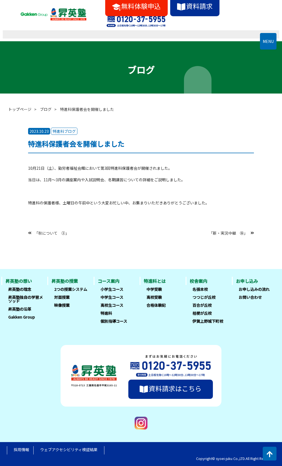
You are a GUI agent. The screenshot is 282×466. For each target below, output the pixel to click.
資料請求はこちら (175, 388)
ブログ (45, 109)
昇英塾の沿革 (19, 309)
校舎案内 (198, 281)
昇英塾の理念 (19, 289)
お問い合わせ (250, 297)
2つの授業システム (70, 289)
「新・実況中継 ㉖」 (228, 232)
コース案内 (109, 281)
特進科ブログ (64, 131)
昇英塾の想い (19, 281)
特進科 (106, 313)
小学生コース (112, 289)
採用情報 (21, 449)
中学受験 (154, 289)
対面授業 (62, 297)
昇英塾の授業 (64, 281)
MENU (268, 41)
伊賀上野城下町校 (207, 321)
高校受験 (154, 297)
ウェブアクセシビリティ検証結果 (68, 449)
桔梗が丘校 (202, 313)
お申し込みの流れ (254, 289)
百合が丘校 (202, 305)
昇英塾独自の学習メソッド (25, 299)
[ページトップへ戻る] (269, 453)
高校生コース (112, 305)
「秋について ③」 (51, 232)
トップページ (19, 109)
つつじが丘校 (204, 297)
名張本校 (200, 289)
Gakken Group (21, 317)
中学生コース (112, 297)
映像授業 (62, 305)
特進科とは (155, 281)
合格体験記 (156, 305)
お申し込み (247, 281)
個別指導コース (114, 321)
